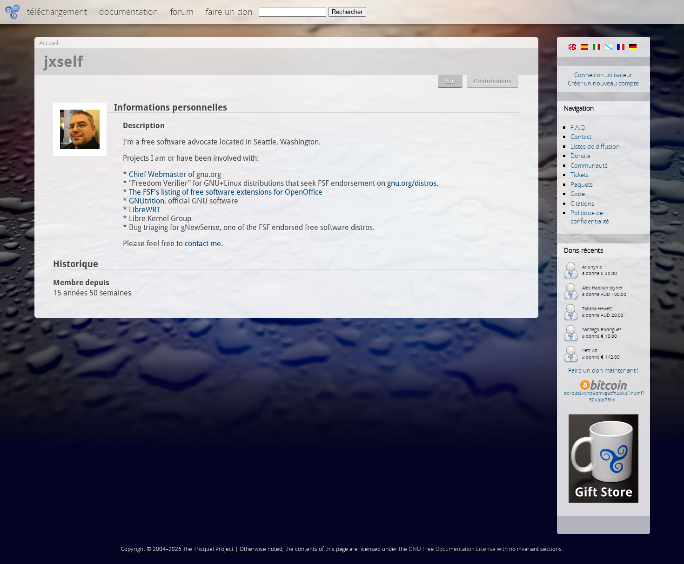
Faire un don (229, 11)
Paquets (581, 184)
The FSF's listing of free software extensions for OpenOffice (225, 192)
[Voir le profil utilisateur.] (80, 153)
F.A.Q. (578, 127)
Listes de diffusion (595, 146)
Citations (582, 203)
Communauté (589, 165)
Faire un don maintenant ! (603, 370)
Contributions (492, 81)
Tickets (579, 175)
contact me (203, 243)
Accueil (48, 42)
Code (577, 194)
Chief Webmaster (157, 174)
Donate (580, 155)
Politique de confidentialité (589, 217)
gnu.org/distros (411, 183)
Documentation (128, 11)
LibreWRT (144, 209)
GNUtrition (146, 201)
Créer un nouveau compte (603, 83)
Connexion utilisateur (603, 75)
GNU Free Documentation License (452, 549)
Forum (182, 11)
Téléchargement (57, 11)
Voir (450, 81)
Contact (580, 136)
